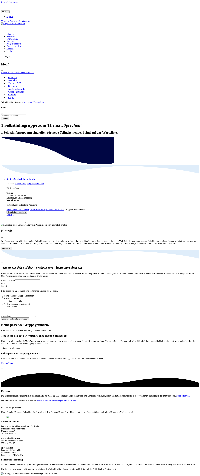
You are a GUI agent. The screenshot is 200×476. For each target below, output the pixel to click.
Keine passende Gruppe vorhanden (19, 296)
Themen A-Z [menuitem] (12, 39)
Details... (10, 215)
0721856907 (35, 209)
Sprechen (33, 183)
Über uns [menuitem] (10, 34)
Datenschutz (38, 102)
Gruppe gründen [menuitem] (14, 46)
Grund (4, 286)
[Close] (2, 237)
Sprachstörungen (22, 183)
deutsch (5, 12)
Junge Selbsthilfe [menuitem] (14, 44)
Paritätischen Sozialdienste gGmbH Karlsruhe (56, 400)
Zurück (5, 319)
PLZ (3, 283)
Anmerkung (6, 316)
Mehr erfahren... (8, 363)
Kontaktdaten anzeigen (17, 212)
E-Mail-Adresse (8, 281)
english (10, 16)
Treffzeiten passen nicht (14, 298)
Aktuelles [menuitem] (11, 36)
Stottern (40, 183)
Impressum (28, 102)
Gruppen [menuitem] (10, 41)
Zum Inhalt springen (10, 2)
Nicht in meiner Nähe (13, 301)
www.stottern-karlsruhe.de (18, 209)
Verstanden (6, 248)
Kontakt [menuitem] (10, 48)
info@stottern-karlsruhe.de (52, 209)
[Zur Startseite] (13, 23)
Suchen (5, 118)
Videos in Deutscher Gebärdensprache (17, 21)
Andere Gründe (10, 306)
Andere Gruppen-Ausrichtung (17, 304)
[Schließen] (2, 70)
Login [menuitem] (9, 51)
